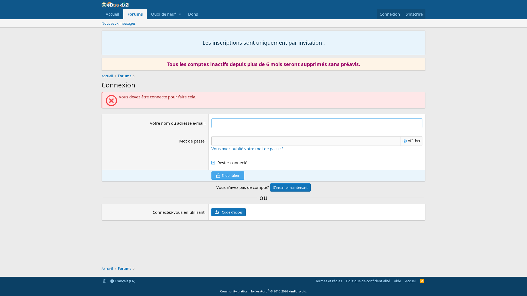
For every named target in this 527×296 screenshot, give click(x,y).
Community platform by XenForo (263, 291)
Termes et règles (328, 280)
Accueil (112, 14)
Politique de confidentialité (368, 280)
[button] (180, 14)
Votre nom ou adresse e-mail (177, 123)
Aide (397, 280)
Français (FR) (124, 280)
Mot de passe (191, 141)
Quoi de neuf (163, 14)
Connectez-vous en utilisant (178, 212)
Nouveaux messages (119, 23)
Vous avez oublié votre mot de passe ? (247, 148)
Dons (193, 14)
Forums (135, 14)
